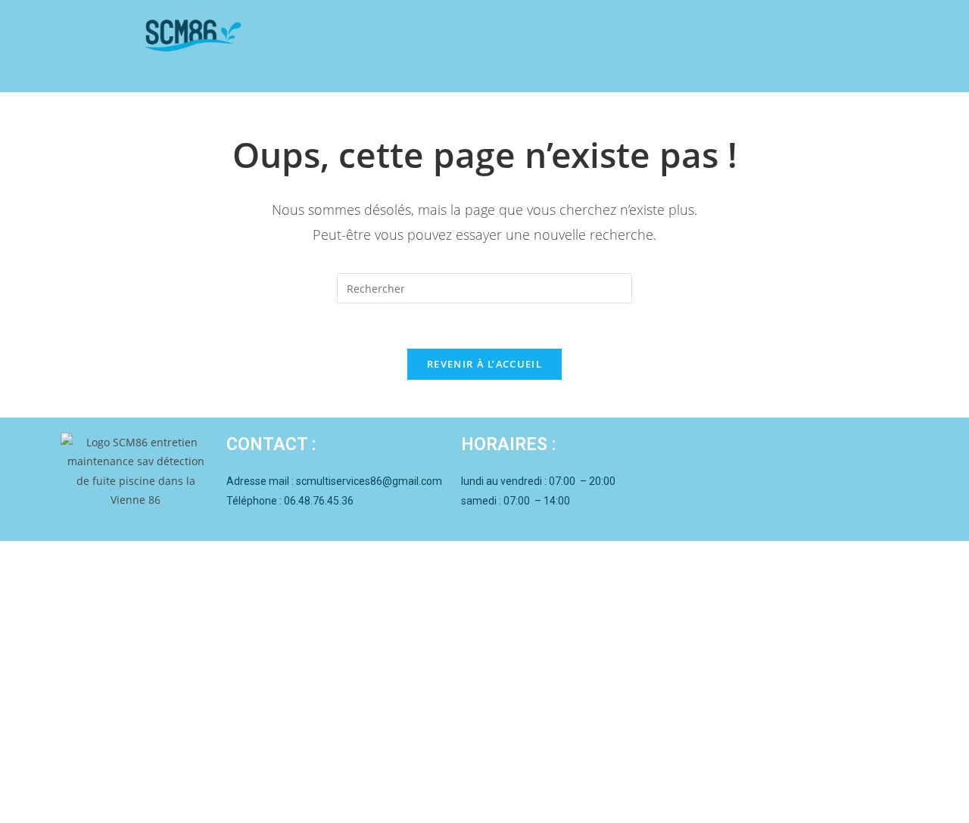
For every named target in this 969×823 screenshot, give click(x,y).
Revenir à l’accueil (484, 364)
